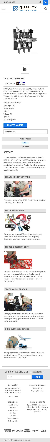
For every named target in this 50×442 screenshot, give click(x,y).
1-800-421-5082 (9, 2)
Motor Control (12, 410)
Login (34, 388)
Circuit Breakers (13, 405)
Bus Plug (13, 407)
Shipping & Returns (37, 391)
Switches (13, 413)
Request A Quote (15, 125)
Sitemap (27, 440)
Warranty (25, 147)
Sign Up (40, 388)
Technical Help (12, 421)
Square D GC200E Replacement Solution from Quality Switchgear (37, 406)
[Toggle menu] (3, 8)
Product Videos (25, 139)
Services (25, 143)
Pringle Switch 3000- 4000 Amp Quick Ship (37, 411)
